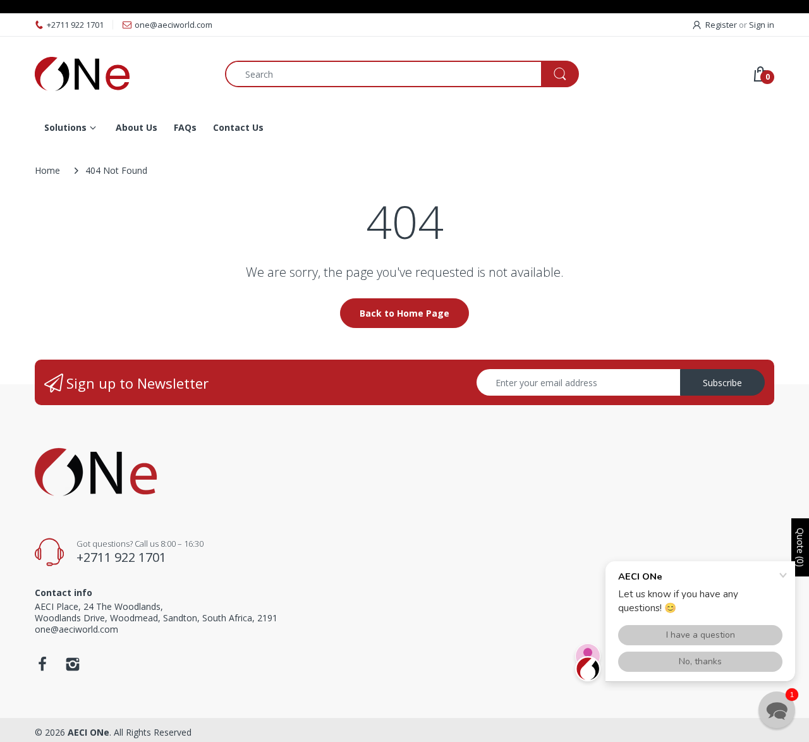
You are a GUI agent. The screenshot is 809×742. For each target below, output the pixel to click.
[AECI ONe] (120, 74)
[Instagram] (72, 668)
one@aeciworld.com (173, 24)
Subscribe (722, 383)
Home (47, 170)
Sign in (761, 24)
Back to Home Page (404, 313)
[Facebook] (42, 668)
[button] (776, 709)
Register (721, 24)
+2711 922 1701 (75, 24)
